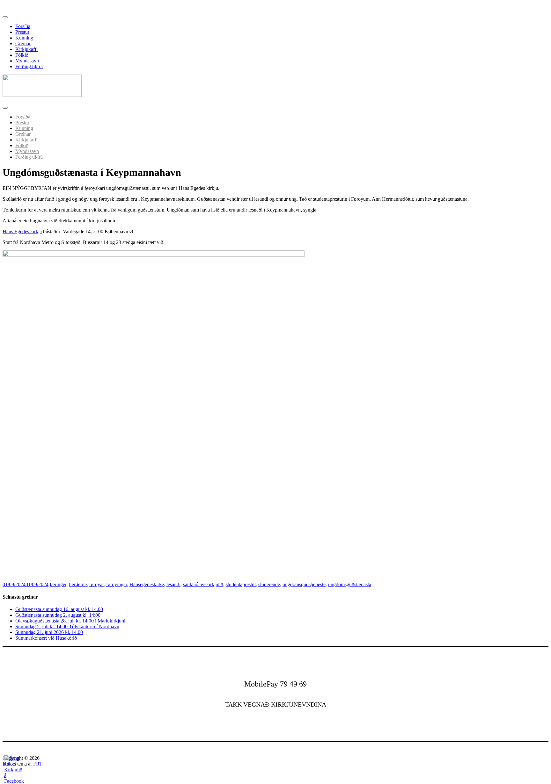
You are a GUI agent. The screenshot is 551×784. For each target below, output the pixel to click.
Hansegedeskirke (146, 584)
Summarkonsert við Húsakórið (46, 638)
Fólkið (21, 55)
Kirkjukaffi (26, 49)
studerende (269, 584)
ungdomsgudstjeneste (304, 584)
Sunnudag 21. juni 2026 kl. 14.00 (49, 632)
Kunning (24, 37)
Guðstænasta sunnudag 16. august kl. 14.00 (59, 609)
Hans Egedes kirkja (22, 231)
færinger (58, 584)
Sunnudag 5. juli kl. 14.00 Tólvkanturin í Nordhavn (67, 626)
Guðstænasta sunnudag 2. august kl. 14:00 (57, 615)
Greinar (23, 43)
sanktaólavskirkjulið (203, 584)
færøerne (78, 584)
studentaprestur (241, 584)
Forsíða (22, 26)
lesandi (173, 584)
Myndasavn (27, 60)
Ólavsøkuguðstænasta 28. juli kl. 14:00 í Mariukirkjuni (70, 620)
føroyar (96, 584)
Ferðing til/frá (29, 66)
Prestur (22, 32)
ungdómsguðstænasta (349, 584)
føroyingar (116, 584)
